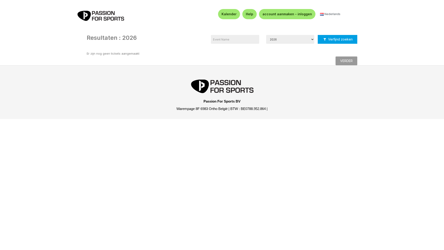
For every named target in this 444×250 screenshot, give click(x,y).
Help (249, 14)
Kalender (229, 14)
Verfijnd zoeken (340, 39)
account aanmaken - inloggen (287, 14)
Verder (346, 61)
